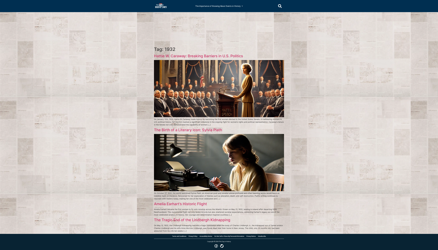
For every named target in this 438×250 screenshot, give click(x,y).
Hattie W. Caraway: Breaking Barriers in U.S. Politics (198, 56)
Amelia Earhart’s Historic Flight (180, 204)
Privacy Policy (193, 236)
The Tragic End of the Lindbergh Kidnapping (192, 220)
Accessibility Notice (206, 236)
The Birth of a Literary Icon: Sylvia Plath (188, 130)
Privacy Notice (251, 236)
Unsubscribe (262, 236)
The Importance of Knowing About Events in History (218, 6)
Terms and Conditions (179, 236)
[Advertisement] (219, 29)
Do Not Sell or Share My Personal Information (229, 236)
